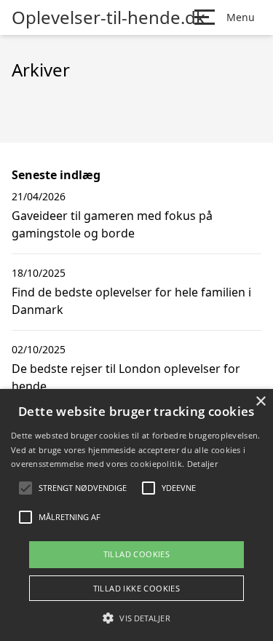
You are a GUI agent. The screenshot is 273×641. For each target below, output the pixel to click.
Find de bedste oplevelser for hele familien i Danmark (131, 301)
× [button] (260, 401)
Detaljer (202, 463)
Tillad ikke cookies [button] (137, 588)
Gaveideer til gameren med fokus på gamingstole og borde (112, 224)
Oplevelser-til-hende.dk (108, 17)
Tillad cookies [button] (136, 553)
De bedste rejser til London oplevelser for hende (126, 377)
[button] (136, 617)
